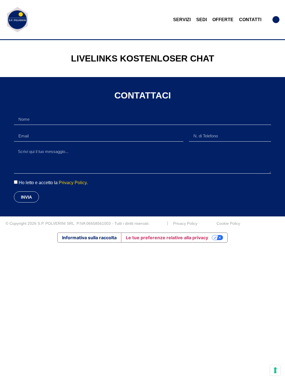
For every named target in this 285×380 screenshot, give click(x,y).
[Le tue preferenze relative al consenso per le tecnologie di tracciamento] (275, 370)
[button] (275, 19)
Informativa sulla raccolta (89, 237)
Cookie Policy (228, 223)
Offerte (223, 19)
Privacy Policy (73, 182)
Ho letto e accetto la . (53, 182)
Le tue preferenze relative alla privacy (167, 237)
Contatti (250, 19)
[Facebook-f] (277, 223)
